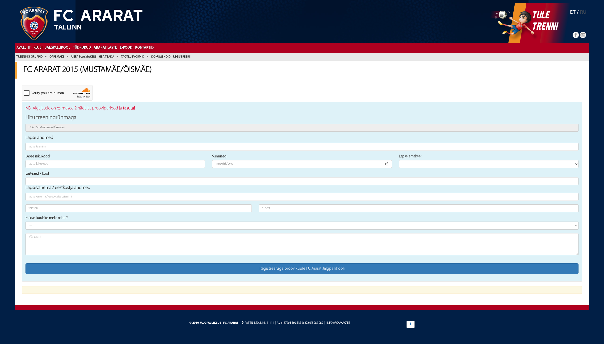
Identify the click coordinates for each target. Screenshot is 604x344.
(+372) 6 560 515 (291, 322)
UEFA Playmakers (83, 56)
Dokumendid (161, 56)
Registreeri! (181, 56)
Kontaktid (144, 48)
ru (583, 12)
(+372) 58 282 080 (312, 322)
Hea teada (106, 56)
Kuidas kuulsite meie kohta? (46, 218)
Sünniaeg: (219, 156)
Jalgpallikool (57, 48)
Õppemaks (57, 56)
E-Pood (126, 48)
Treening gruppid (29, 56)
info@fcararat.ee (338, 322)
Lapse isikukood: (37, 156)
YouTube (583, 35)
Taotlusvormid (132, 56)
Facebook (575, 35)
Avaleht (24, 48)
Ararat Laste (105, 48)
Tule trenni (544, 20)
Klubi (38, 48)
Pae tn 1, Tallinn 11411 (259, 322)
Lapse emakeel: (410, 156)
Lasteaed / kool (37, 174)
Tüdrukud (82, 48)
